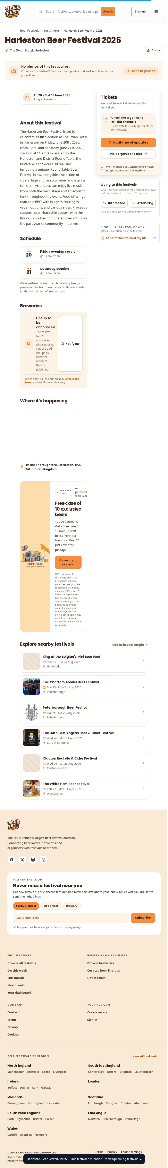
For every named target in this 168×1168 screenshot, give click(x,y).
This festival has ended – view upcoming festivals (84, 1159)
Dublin (24, 1087)
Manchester (15, 1072)
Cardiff (12, 1135)
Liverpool (59, 1072)
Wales (12, 1128)
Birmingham (16, 1103)
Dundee (125, 1103)
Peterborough (112, 1119)
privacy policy (72, 927)
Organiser (51, 906)
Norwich (94, 1119)
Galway (46, 1087)
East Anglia (51, 30)
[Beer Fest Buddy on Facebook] (11, 859)
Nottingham (35, 1103)
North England (19, 1065)
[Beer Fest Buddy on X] (22, 859)
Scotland (95, 1097)
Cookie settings (131, 1152)
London (94, 1081)
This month (15, 978)
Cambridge (132, 1119)
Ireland (13, 1081)
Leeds (46, 1072)
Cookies (13, 1034)
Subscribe (143, 918)
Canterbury (96, 1072)
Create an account (101, 1012)
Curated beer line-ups (103, 970)
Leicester (53, 1103)
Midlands (15, 1097)
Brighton (125, 1072)
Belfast (12, 1087)
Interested (116, 203)
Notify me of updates (130, 142)
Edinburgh (95, 1103)
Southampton (144, 1072)
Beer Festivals (29, 30)
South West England (24, 1113)
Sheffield (33, 1072)
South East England (104, 1065)
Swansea (26, 1135)
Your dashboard (19, 992)
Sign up (140, 11)
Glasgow (112, 1103)
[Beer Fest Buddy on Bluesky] (33, 859)
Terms (11, 1019)
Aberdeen (141, 1103)
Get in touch (96, 978)
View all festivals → (147, 1056)
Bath (10, 1119)
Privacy (12, 1027)
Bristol (37, 1119)
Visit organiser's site (126, 154)
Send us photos (143, 71)
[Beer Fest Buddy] (13, 824)
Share (156, 50)
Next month (16, 985)
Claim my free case (66, 562)
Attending (145, 203)
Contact (13, 1012)
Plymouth (23, 1119)
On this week (17, 970)
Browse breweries (100, 963)
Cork (35, 1087)
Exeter (49, 1119)
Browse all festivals (21, 963)
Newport (41, 1135)
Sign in (92, 1019)
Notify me (72, 344)
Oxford (112, 1072)
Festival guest (26, 906)
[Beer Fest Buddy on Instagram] (43, 859)
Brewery (71, 906)
